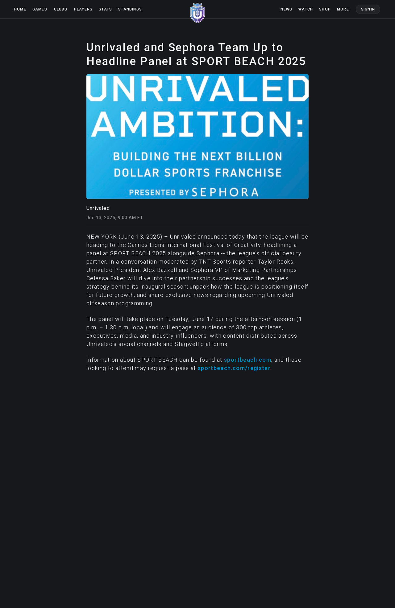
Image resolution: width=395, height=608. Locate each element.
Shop (325, 9)
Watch (305, 9)
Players (83, 9)
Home (20, 9)
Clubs (60, 9)
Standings (130, 9)
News (286, 9)
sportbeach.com (247, 359)
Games (39, 9)
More (343, 9)
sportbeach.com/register (234, 368)
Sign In (368, 9)
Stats (105, 9)
